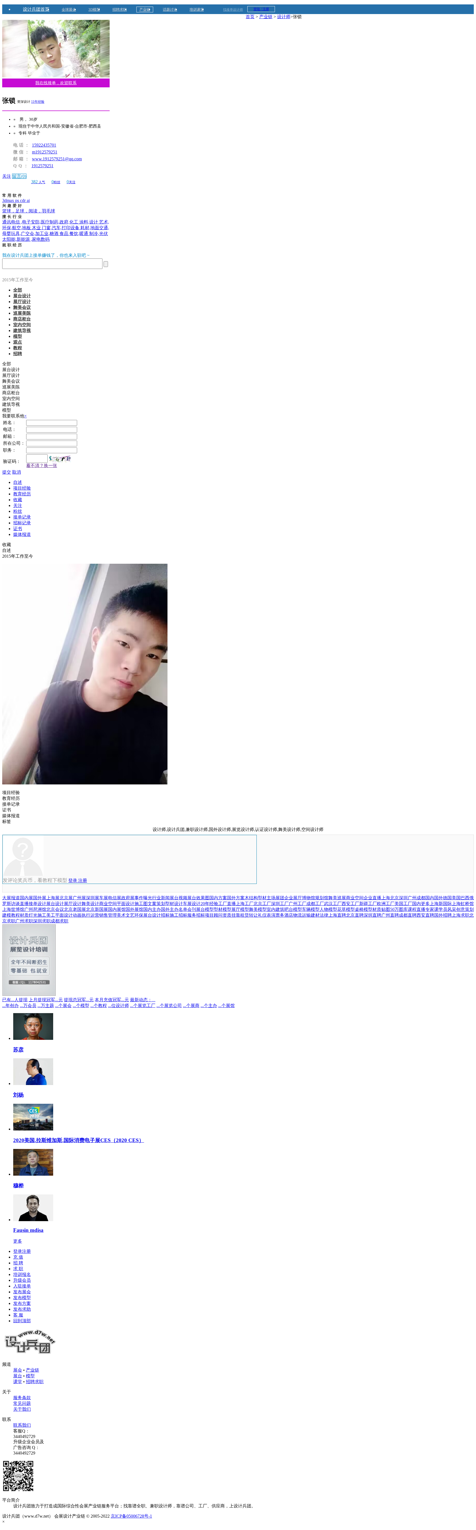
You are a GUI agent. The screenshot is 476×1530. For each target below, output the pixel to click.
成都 (420, 897)
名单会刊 (187, 909)
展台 (17, 1376)
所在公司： (14, 443)
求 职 (18, 1268)
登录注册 (22, 1251)
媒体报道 (22, 534)
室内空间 (22, 324)
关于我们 (22, 1409)
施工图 (141, 903)
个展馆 (226, 1005)
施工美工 (46, 915)
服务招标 (196, 915)
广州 (412, 897)
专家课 (432, 909)
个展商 (191, 1005)
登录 (73, 880)
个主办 (209, 1005)
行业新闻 (161, 897)
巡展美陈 (22, 313)
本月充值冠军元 (112, 999)
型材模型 (222, 909)
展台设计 (22, 295)
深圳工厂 (280, 903)
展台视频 (178, 897)
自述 (17, 482)
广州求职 (24, 921)
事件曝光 (143, 897)
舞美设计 (90, 903)
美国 (456, 897)
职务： (9, 450)
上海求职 (460, 915)
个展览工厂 (142, 1005)
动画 (77, 915)
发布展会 (22, 1291)
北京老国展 (75, 909)
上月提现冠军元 (46, 999)
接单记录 (22, 517)
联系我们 (22, 1425)
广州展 (79, 897)
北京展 (66, 897)
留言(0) (19, 176)
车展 (103, 897)
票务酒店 (284, 915)
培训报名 (22, 1274)
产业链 (144, 9)
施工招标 (178, 915)
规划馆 (321, 897)
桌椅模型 (363, 909)
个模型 (81, 1005)
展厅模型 (240, 909)
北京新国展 (97, 909)
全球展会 (69, 9)
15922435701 (44, 145)
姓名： (9, 422)
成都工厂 (315, 903)
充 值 (18, 1257)
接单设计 (37, 903)
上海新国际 (441, 903)
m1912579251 (44, 152)
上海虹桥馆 (463, 903)
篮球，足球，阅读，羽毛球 (28, 211)
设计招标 (161, 915)
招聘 (17, 353)
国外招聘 (443, 915)
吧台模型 (293, 909)
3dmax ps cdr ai (16, 200)
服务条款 (22, 1397)
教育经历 (22, 494)
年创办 (10, 1005)
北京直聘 (355, 915)
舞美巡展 (337, 897)
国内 (429, 897)
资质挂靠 (231, 915)
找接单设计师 (233, 10)
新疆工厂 (368, 903)
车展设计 (192, 903)
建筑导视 (22, 330)
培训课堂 (197, 9)
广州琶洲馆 (35, 909)
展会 (17, 1370)
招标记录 (22, 522)
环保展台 (143, 915)
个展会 (63, 1005)
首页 (250, 16)
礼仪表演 (266, 915)
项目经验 (22, 488)
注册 (82, 880)
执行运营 (90, 915)
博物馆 (308, 897)
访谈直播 (20, 903)
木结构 (251, 897)
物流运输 (302, 915)
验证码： (12, 461)
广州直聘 (390, 915)
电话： (9, 429)
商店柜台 (22, 319)
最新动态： (142, 999)
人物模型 (328, 909)
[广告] (29, 994)
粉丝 (56, 182)
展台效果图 (198, 897)
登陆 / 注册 (261, 9)
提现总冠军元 (79, 999)
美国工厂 (403, 903)
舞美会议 (22, 307)
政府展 (127, 897)
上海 (385, 897)
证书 (17, 528)
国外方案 (236, 897)
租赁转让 (249, 915)
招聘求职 (119, 9)
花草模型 (346, 909)
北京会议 (55, 909)
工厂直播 (227, 903)
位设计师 (118, 1005)
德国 (447, 897)
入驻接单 (22, 1286)
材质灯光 (28, 915)
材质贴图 (381, 909)
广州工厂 (297, 903)
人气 (38, 182)
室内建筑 (275, 909)
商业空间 (355, 897)
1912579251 (42, 165)
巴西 (465, 897)
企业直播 (372, 897)
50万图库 (399, 909)
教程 (17, 348)
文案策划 (156, 903)
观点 (17, 342)
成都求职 (59, 921)
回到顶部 (22, 1320)
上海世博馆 (13, 909)
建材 (315, 915)
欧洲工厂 (385, 903)
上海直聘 (337, 915)
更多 (17, 1241)
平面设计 (125, 903)
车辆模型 (311, 909)
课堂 (17, 1381)
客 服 (18, 1315)
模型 (17, 336)
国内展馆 (117, 909)
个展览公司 (169, 1005)
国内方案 (218, 897)
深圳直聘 (372, 915)
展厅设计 (22, 301)
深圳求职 (42, 921)
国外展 (39, 897)
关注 (6, 176)
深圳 (403, 897)
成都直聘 (407, 915)
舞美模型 (258, 909)
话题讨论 (170, 9)
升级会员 (22, 1280)
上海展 (53, 897)
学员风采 (447, 909)
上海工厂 (244, 903)
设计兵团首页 (36, 9)
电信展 (114, 897)
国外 (438, 897)
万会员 (28, 1005)
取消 (16, 472)
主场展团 (275, 897)
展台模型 (205, 909)
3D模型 (94, 9)
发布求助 (22, 1309)
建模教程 (11, 915)
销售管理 (108, 915)
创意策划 (465, 909)
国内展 (26, 897)
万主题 (45, 1005)
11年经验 (37, 102)
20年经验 (209, 903)
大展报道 (11, 897)
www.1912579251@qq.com (57, 158)
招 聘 (18, 1263)
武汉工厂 (333, 903)
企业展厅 (293, 897)
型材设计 (174, 903)
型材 (262, 897)
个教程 (98, 1005)
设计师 (283, 16)
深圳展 (92, 897)
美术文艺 (125, 915)
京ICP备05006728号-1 (131, 1516)
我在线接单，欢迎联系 (56, 83)
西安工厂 (350, 903)
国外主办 (169, 909)
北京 (394, 897)
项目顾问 (214, 915)
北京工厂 (262, 903)
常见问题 (22, 1403)
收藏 (17, 499)
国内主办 (152, 909)
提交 (6, 472)
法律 (324, 915)
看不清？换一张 (41, 465)
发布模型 (22, 1297)
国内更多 (421, 903)
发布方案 (22, 1303)
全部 (17, 290)
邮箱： (9, 436)
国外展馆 (134, 909)
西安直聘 (425, 915)
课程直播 (416, 909)
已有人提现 (15, 999)
